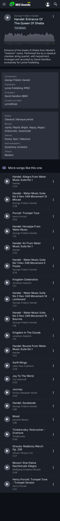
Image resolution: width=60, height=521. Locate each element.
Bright (24, 127)
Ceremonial (24, 130)
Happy (32, 127)
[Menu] (4, 4)
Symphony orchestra (16, 146)
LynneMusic (11, 103)
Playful (16, 127)
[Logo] (20, 4)
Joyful (8, 127)
